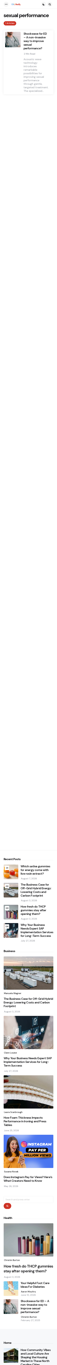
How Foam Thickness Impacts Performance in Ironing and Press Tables (25, 1121)
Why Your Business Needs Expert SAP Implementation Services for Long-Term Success (37, 930)
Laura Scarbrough (13, 1112)
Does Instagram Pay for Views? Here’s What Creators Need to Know (28, 1179)
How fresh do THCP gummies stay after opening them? (33, 910)
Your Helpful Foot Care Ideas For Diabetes (35, 1285)
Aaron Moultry (28, 1291)
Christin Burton (12, 1260)
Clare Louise (10, 1052)
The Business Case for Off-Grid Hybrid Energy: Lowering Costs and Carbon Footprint (36, 890)
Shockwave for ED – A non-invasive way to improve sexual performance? (35, 41)
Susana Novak (11, 1171)
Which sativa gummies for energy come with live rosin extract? (35, 870)
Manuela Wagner (12, 993)
